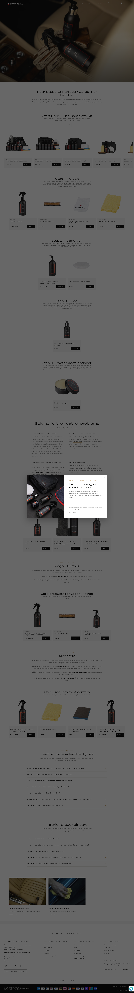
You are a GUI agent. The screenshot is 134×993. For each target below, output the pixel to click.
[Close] (104, 478)
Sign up (97, 503)
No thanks (72, 512)
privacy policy (78, 509)
